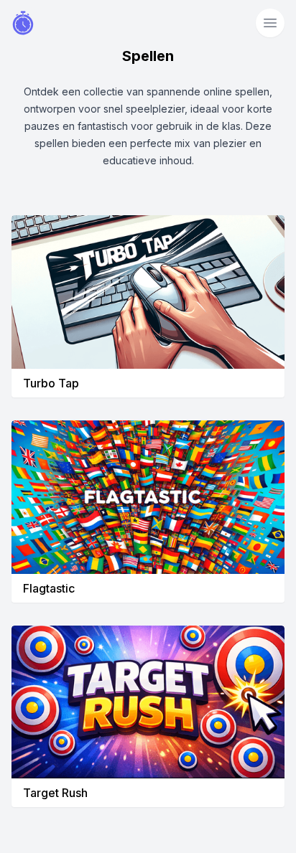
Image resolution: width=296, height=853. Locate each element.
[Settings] (270, 23)
